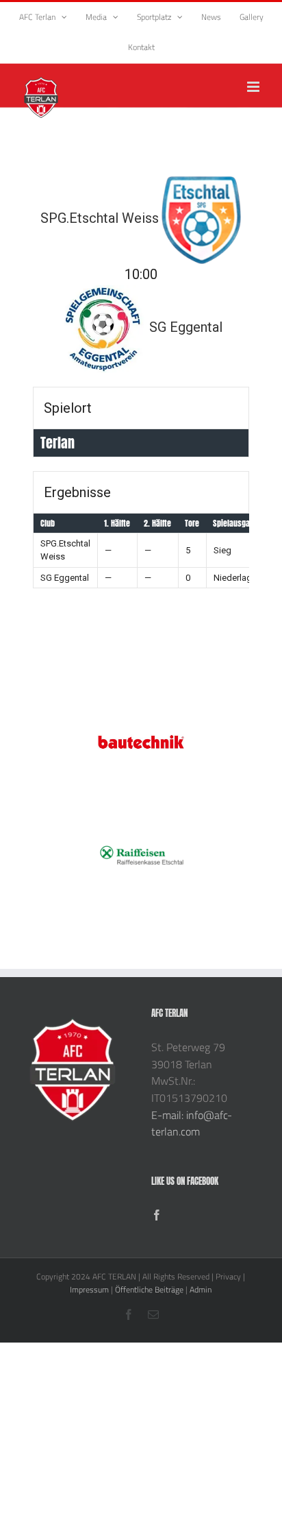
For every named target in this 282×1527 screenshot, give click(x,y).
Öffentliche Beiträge (149, 1289)
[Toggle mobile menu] (254, 87)
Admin (201, 1289)
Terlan (57, 442)
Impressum (89, 1289)
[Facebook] (156, 1215)
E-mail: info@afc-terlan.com (191, 1123)
